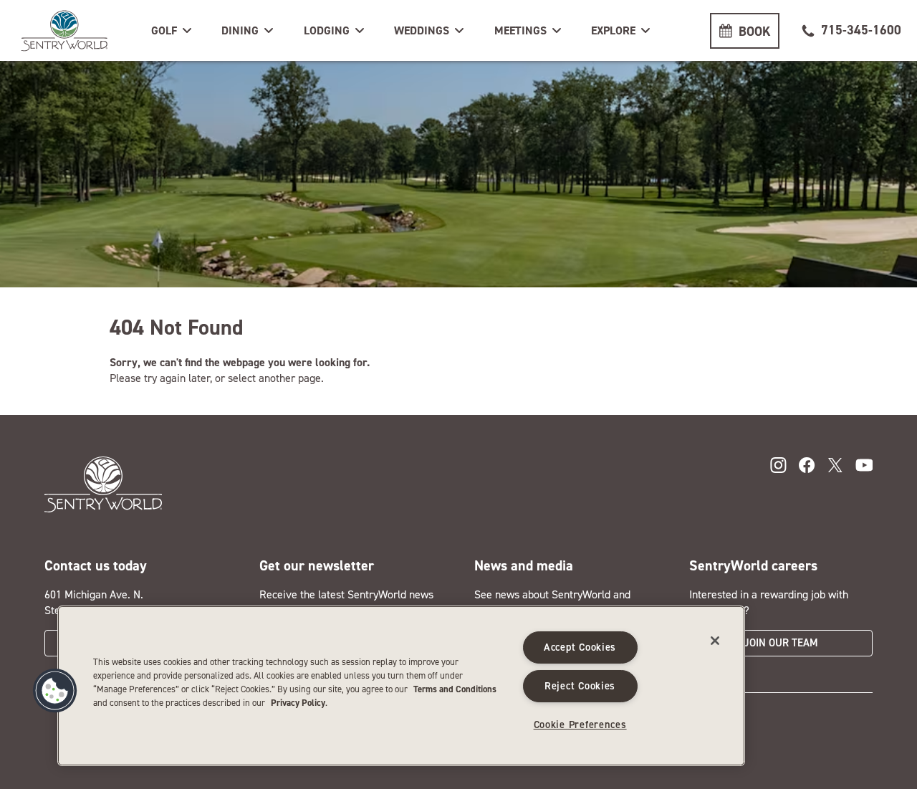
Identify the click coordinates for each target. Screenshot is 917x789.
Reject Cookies (579, 686)
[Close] (715, 640)
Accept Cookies (580, 647)
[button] (172, 31)
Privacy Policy (298, 703)
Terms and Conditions (454, 689)
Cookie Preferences (580, 724)
